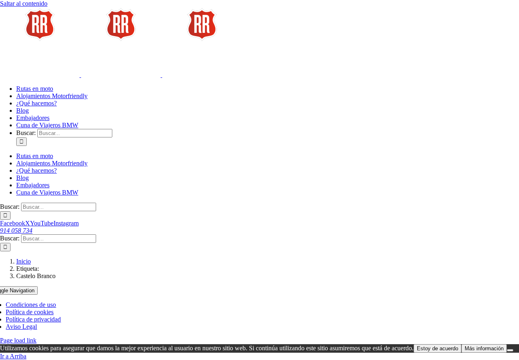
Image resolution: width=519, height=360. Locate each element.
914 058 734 (16, 230)
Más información (484, 348)
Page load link (18, 340)
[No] (510, 350)
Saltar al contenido (23, 3)
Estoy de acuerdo (437, 348)
